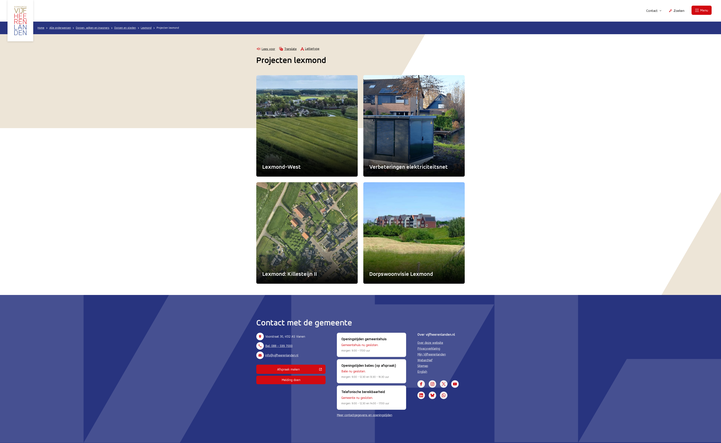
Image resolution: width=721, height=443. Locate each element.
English (422, 371)
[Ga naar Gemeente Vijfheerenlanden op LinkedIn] (421, 395)
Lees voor (268, 49)
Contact (652, 10)
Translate (290, 49)
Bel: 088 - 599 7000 (279, 346)
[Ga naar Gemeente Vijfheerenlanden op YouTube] (455, 384)
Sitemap (422, 366)
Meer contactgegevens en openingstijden (364, 415)
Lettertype (312, 49)
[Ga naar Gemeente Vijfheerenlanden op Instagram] (432, 384)
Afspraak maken (301, 370)
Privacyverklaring (428, 348)
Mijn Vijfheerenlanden (431, 354)
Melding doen (291, 380)
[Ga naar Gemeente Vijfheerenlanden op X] (443, 384)
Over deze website (430, 343)
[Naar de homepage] (20, 20)
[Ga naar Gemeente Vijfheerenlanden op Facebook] (421, 384)
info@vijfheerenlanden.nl (281, 355)
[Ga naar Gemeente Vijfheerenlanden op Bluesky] (432, 395)
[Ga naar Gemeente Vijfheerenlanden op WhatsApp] (443, 395)
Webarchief (424, 360)
